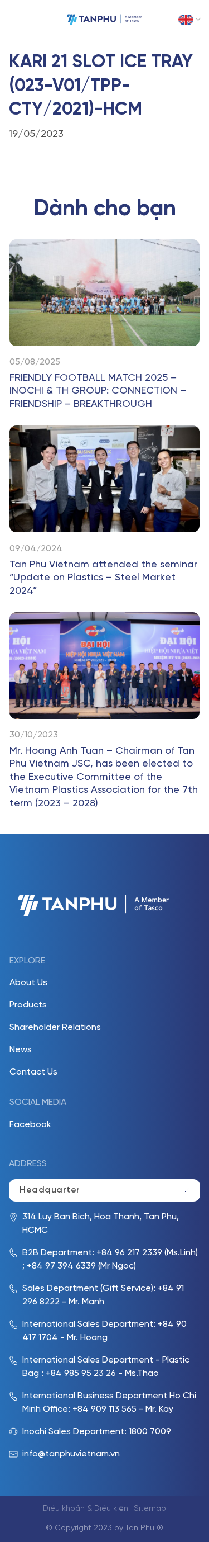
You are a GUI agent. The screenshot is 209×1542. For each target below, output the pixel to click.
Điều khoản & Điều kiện (85, 1509)
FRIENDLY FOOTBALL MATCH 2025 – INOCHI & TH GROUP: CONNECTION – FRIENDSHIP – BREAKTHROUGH (97, 391)
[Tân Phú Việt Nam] (105, 19)
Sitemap (150, 1509)
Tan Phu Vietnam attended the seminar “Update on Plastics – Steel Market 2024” (103, 578)
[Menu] (16, 19)
